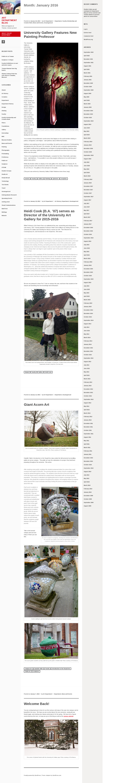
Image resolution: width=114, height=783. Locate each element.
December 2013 (88, 347)
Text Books (5, 184)
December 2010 (88, 457)
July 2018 (86, 162)
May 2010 (86, 478)
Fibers (4, 122)
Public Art (4, 160)
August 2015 (87, 282)
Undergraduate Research (9, 195)
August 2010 (87, 471)
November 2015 (88, 272)
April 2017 (87, 213)
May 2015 (86, 292)
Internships (5, 133)
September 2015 (88, 279)
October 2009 (88, 499)
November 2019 (88, 114)
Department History (7, 103)
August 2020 (87, 93)
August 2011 (87, 437)
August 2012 (87, 402)
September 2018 (88, 155)
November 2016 (88, 231)
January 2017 (87, 224)
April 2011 (86, 444)
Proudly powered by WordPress (32, 775)
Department (5, 100)
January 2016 (87, 265)
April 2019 (87, 134)
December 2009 (88, 495)
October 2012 (88, 396)
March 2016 (87, 258)
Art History (5, 93)
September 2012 (88, 399)
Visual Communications (9, 205)
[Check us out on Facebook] (3, 41)
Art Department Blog (9, 20)
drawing (4, 110)
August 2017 (87, 200)
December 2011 (88, 423)
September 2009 (88, 502)
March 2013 (87, 378)
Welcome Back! (36, 704)
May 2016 (86, 251)
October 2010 (88, 464)
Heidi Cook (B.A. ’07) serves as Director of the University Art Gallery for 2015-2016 (49, 215)
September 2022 (88, 52)
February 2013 (88, 382)
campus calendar (68, 716)
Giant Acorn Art (36, 405)
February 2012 (88, 416)
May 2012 (86, 406)
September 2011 (88, 433)
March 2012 (87, 413)
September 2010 (88, 468)
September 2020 (88, 90)
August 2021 (87, 66)
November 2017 (88, 189)
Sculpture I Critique (7, 60)
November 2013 (88, 351)
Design (4, 107)
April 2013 (87, 375)
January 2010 (87, 492)
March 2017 (87, 217)
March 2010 (87, 485)
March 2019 (87, 138)
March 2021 (87, 73)
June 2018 (87, 165)
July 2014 (86, 327)
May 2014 (86, 334)
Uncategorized (6, 191)
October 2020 (88, 86)
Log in (85, 29)
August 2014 (87, 323)
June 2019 (87, 128)
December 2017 (88, 186)
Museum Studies (7, 140)
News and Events (7, 143)
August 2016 (87, 241)
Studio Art (5, 174)
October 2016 (88, 234)
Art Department (48, 21)
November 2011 (88, 427)
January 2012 (87, 420)
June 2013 (87, 368)
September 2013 (88, 358)
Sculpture (5, 164)
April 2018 (87, 172)
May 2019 (86, 131)
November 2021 (88, 59)
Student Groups (6, 171)
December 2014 (88, 310)
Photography (5, 150)
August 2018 (87, 158)
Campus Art (28, 668)
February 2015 (88, 303)
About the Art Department (7, 34)
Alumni (4, 90)
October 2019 (88, 117)
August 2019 (87, 124)
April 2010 (87, 482)
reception (64, 178)
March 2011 (87, 447)
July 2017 (86, 203)
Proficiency (5, 157)
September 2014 (88, 320)
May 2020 (86, 97)
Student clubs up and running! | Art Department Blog (91, 11)
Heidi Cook (48, 372)
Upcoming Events (7, 198)
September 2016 (88, 238)
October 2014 (88, 317)
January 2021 (87, 79)
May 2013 (86, 372)
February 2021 (88, 76)
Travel (3, 188)
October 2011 (88, 430)
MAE (3, 136)
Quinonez (55, 178)
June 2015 (87, 289)
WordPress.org (88, 39)
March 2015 (87, 299)
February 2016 (88, 262)
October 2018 (88, 152)
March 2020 (87, 103)
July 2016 (86, 244)
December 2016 (88, 227)
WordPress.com (57, 775)
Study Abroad (6, 177)
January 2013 (87, 385)
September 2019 (88, 121)
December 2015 (88, 268)
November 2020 (88, 83)
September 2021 (88, 62)
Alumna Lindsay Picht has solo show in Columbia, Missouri (9, 75)
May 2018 (86, 169)
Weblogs (4, 212)
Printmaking (5, 153)
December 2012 (88, 389)
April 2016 (87, 255)
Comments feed (88, 36)
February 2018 (88, 179)
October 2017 (88, 193)
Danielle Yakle (38, 668)
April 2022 (87, 55)
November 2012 (88, 392)
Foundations (5, 126)
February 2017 (88, 220)
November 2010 (88, 461)
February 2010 (88, 488)
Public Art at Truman (8, 56)
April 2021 (87, 69)
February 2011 (88, 451)
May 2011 (86, 440)
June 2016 (87, 248)
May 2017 (86, 210)
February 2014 (88, 341)
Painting (4, 146)
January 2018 (87, 183)
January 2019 (87, 145)
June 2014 (87, 330)
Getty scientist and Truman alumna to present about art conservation (92, 14)
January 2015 (87, 306)
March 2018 (87, 176)
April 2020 (87, 100)
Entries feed (87, 32)
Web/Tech (5, 208)
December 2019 (88, 110)
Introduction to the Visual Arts (61, 668)
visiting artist (6, 201)
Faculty (4, 114)
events (27, 178)
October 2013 (88, 354)
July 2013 (86, 365)
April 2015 (87, 296)
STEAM (4, 167)
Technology (5, 181)
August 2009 (87, 506)
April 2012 (87, 409)
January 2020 (87, 107)
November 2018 (88, 148)
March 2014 (87, 337)
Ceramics (4, 97)
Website (4, 215)
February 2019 (88, 141)
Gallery (4, 129)
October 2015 (88, 275)
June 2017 (87, 207)
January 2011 (87, 454)
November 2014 (88, 313)
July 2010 (86, 475)
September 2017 (88, 196)
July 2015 (86, 286)
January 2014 (87, 344)
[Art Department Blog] (10, 14)
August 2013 (87, 361)
